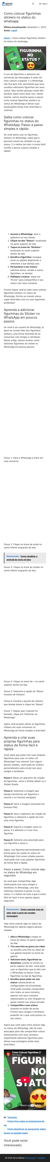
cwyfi (14, 30)
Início (7, 38)
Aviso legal (30, 1158)
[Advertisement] (25, 181)
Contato (41, 1158)
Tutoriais (12, 1117)
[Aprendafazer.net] (7, 4)
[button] (33, 4)
